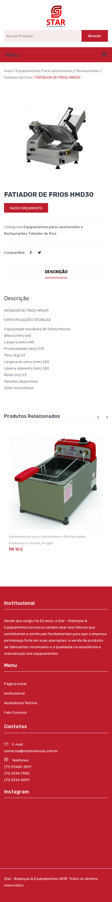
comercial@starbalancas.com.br (31, 751)
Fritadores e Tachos (24, 543)
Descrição (56, 272)
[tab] (56, 272)
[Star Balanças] (56, 16)
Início (8, 71)
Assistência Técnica (20, 703)
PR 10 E (16, 549)
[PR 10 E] (56, 481)
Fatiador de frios (18, 77)
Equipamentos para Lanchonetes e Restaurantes (57, 71)
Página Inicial (15, 684)
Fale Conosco (15, 712)
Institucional (14, 693)
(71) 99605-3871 (17, 767)
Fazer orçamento (26, 208)
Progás (47, 543)
